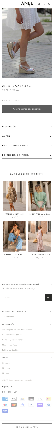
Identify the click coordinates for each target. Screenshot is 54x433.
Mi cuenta (6, 368)
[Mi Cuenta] (44, 4)
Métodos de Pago (9, 345)
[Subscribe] (48, 297)
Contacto (6, 363)
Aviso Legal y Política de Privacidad (17, 329)
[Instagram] (9, 392)
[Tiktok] (15, 392)
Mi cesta (5, 373)
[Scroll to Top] (49, 417)
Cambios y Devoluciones (12, 339)
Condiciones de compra (12, 334)
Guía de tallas (10, 101)
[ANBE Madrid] (27, 4)
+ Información (8, 316)
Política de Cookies (10, 350)
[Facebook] (3, 392)
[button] (49, 4)
